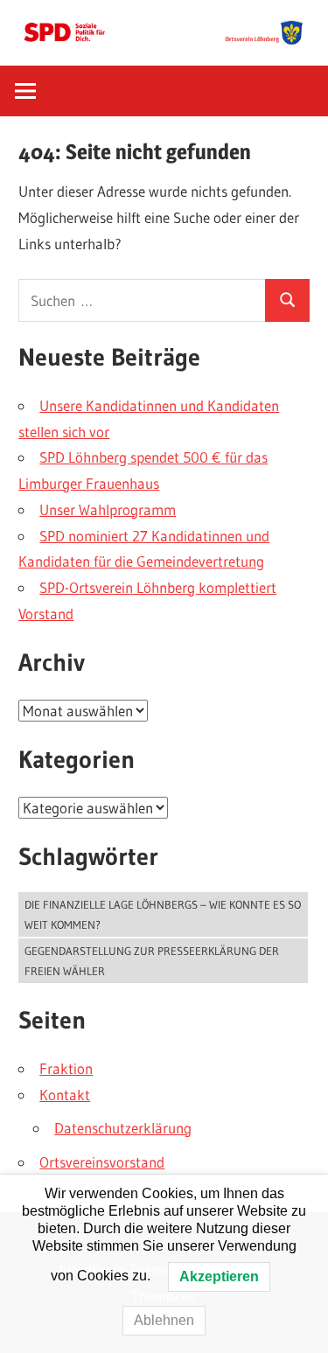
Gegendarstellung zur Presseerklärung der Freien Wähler (151, 961)
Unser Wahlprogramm (107, 509)
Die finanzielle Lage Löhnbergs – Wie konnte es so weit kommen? (162, 914)
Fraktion (66, 1068)
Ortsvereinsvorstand (101, 1162)
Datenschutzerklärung (123, 1128)
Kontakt (64, 1094)
